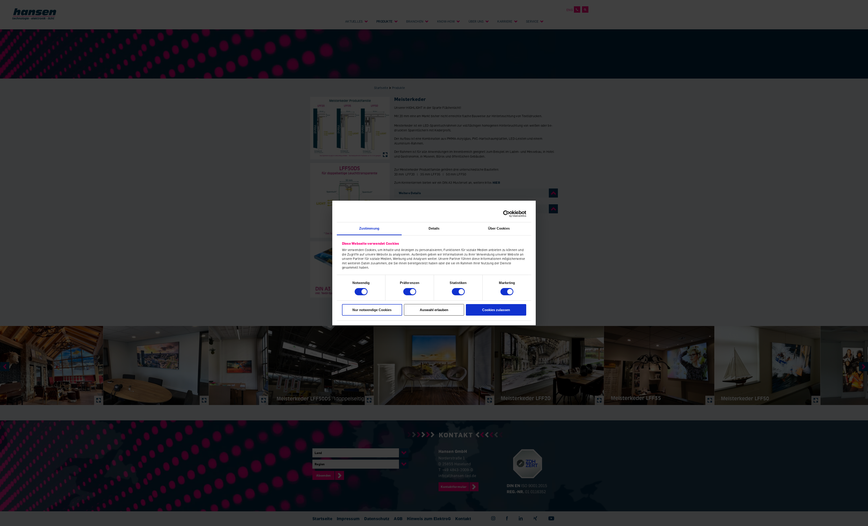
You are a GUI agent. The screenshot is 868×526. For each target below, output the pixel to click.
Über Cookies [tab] (499, 228)
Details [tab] (434, 228)
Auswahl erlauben (434, 310)
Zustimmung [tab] (369, 228)
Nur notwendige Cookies (372, 310)
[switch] (409, 291)
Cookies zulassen (496, 310)
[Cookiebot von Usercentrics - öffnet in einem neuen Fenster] (506, 213)
